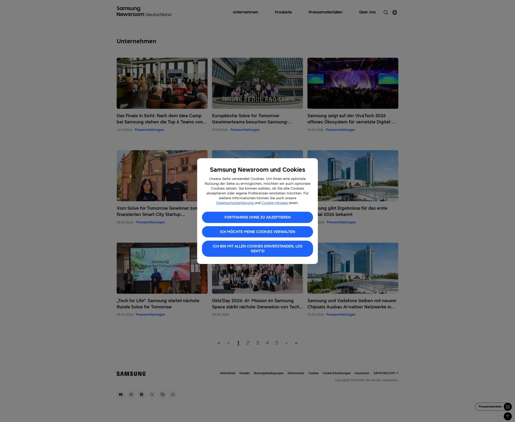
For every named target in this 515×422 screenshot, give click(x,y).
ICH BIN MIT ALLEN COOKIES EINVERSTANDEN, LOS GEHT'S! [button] (257, 248)
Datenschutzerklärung (235, 203)
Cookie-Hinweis (275, 203)
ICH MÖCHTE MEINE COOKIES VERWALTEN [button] (257, 232)
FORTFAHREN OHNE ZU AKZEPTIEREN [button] (258, 217)
